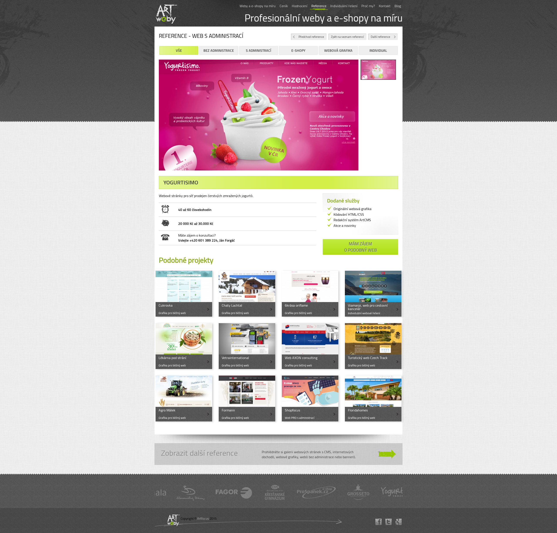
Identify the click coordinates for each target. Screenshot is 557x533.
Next (365, 118)
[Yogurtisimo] (378, 70)
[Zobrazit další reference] (278, 454)
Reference (318, 5)
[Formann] (247, 398)
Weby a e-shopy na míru (258, 5)
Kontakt (385, 5)
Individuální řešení (343, 5)
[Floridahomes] (373, 398)
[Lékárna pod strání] (184, 346)
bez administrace (218, 50)
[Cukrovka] (184, 294)
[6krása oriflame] (310, 294)
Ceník (284, 5)
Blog (397, 5)
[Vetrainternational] (247, 346)
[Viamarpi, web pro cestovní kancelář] (373, 294)
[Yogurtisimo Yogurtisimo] (258, 117)
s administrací (258, 50)
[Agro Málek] (184, 398)
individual (378, 50)
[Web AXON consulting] (310, 346)
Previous (152, 118)
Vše (179, 50)
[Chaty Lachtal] (247, 294)
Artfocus (203, 518)
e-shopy (298, 50)
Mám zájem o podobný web (360, 246)
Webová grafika (338, 50)
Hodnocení (299, 5)
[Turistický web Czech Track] (373, 346)
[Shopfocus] (310, 398)
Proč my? (368, 5)
